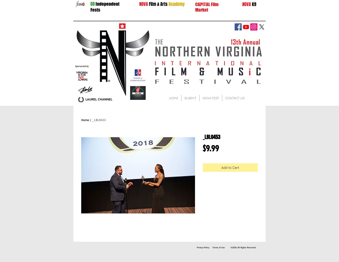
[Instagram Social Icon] (253, 26)
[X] (261, 26)
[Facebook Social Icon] (238, 26)
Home (85, 120)
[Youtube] (246, 26)
